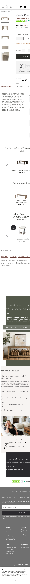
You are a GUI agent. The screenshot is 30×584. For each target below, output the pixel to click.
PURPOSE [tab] (4, 256)
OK (15, 580)
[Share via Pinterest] (23, 80)
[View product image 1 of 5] (5, 18)
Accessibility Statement (9, 554)
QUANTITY (18, 50)
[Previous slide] (7, 166)
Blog (7, 532)
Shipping (24, 530)
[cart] (25, 7)
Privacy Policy (10, 549)
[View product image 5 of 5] (5, 56)
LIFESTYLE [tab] (13, 256)
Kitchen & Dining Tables (5, 11)
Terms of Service (11, 547)
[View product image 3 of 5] (5, 37)
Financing (24, 536)
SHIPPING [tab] (20, 86)
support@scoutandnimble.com (14, 469)
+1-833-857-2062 (10, 466)
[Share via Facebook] (26, 80)
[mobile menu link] (3, 7)
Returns (23, 532)
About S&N (9, 530)
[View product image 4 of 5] (5, 47)
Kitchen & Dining (8, 10)
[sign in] (21, 7)
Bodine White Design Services (11, 539)
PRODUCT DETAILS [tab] (6, 86)
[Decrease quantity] (23, 50)
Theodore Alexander (22, 18)
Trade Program (10, 536)
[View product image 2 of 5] (5, 27)
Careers (8, 534)
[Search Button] (10, 7)
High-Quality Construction (22, 70)
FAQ (22, 534)
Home (2, 10)
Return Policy (10, 551)
